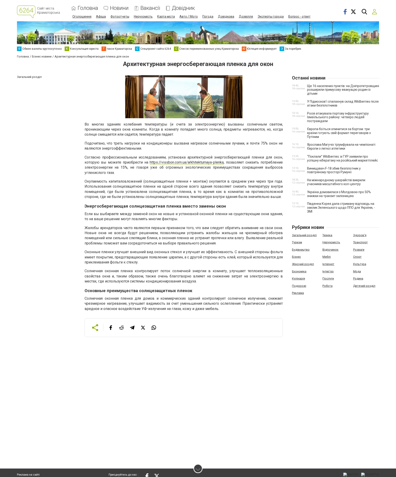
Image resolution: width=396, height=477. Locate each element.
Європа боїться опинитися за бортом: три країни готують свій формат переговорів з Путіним (339, 133)
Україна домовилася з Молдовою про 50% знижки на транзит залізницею (339, 194)
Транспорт (360, 242)
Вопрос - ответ (299, 16)
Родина (358, 278)
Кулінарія (298, 278)
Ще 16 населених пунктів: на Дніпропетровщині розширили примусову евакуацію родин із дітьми (343, 90)
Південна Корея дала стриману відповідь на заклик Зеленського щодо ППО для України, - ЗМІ (341, 207)
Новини (119, 8)
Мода (357, 271)
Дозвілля (246, 16)
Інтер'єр (328, 271)
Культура (359, 264)
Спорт (357, 256)
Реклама (298, 293)
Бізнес (296, 256)
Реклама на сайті (28, 474)
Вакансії (150, 8)
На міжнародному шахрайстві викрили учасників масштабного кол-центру (336, 182)
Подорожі (299, 286)
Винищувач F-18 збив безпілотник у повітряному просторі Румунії (334, 170)
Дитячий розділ (364, 286)
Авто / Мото (188, 16)
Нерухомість (143, 16)
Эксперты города (271, 16)
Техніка (327, 235)
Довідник (183, 8)
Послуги (328, 278)
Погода (207, 16)
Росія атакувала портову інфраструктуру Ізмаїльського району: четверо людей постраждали (338, 117)
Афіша (101, 16)
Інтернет (328, 264)
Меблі (326, 256)
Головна (88, 8)
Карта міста (166, 16)
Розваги (358, 249)
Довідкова (226, 16)
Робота (327, 286)
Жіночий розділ (303, 264)
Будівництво (301, 249)
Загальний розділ (304, 235)
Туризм (297, 242)
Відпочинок (330, 249)
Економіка (299, 271)
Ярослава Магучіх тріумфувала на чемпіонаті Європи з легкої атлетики (341, 146)
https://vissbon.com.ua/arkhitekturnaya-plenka (187, 162)
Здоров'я (359, 235)
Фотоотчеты (119, 16)
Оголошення (81, 16)
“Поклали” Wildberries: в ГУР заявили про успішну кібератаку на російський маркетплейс (342, 158)
